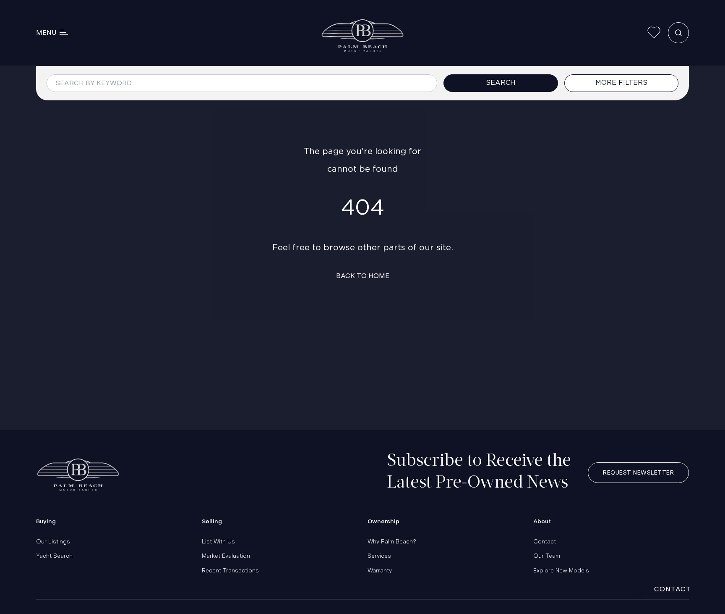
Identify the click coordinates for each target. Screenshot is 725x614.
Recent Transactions (230, 570)
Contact (544, 541)
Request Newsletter (638, 472)
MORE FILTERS (621, 83)
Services (379, 555)
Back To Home (362, 276)
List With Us (218, 541)
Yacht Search (54, 555)
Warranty (380, 570)
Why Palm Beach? (392, 541)
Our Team (546, 555)
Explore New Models (561, 570)
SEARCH (501, 83)
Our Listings (53, 541)
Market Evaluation (226, 555)
